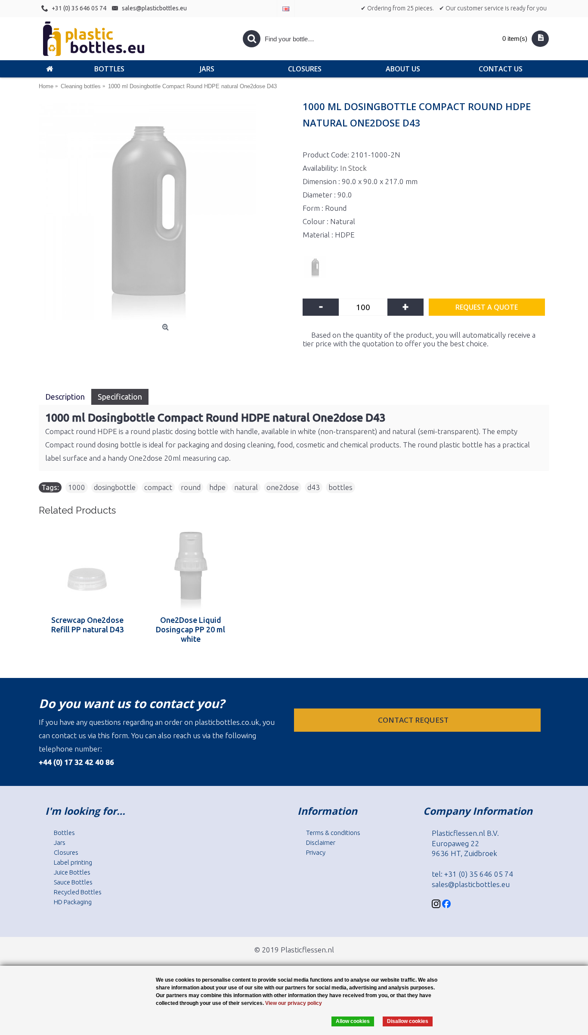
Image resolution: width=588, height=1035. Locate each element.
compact (158, 487)
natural (246, 487)
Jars (59, 842)
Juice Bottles (72, 872)
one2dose (282, 487)
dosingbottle (115, 487)
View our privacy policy (293, 1003)
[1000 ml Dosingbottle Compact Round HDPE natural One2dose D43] (166, 211)
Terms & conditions (333, 832)
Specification (120, 396)
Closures (66, 852)
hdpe (217, 487)
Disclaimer (320, 842)
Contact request (414, 720)
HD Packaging (73, 902)
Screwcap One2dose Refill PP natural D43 (87, 625)
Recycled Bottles (78, 892)
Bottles (64, 832)
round (191, 487)
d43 (313, 487)
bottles (340, 487)
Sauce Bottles (73, 882)
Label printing (73, 862)
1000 (76, 487)
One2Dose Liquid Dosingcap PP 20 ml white (190, 629)
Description (65, 396)
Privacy (315, 852)
